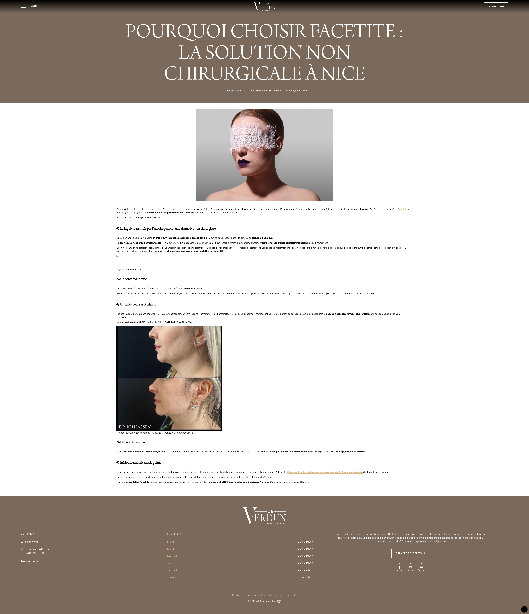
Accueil (226, 90)
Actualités (237, 90)
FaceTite (402, 209)
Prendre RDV (496, 6)
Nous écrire (28, 561)
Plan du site (291, 595)
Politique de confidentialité (246, 595)
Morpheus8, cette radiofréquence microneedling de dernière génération (325, 472)
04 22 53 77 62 (29, 542)
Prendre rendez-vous (410, 553)
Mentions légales (272, 595)
